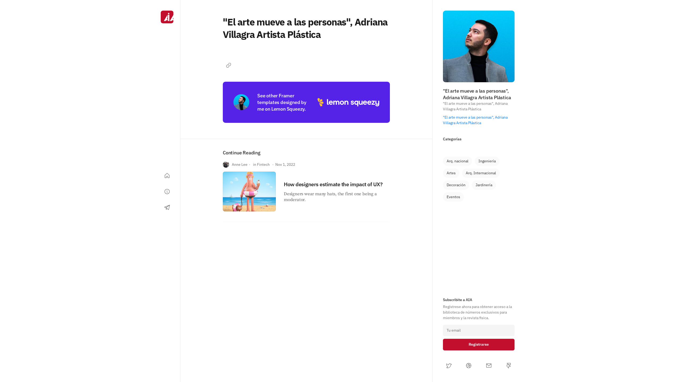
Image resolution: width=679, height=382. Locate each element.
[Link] (228, 65)
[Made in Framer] (167, 365)
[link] (457, 161)
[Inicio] (167, 175)
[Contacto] (167, 207)
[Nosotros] (167, 191)
